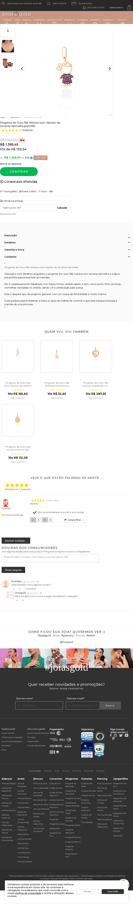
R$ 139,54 (19, 149)
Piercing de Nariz (104, 795)
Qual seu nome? (24, 698)
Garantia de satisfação (12, 741)
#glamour (67, 635)
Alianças (7, 20)
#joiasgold (44, 635)
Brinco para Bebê (40, 788)
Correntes (39, 20)
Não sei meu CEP (8, 213)
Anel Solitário (23, 843)
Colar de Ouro (55, 783)
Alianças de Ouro (9, 810)
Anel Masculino (24, 852)
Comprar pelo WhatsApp (20, 181)
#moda (80, 635)
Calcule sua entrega (13, 201)
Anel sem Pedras (25, 862)
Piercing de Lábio (104, 815)
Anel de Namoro (24, 798)
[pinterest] (113, 738)
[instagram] (115, 735)
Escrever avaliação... (16, 540)
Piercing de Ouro (104, 783)
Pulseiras (82, 20)
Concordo (113, 891)
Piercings (95, 20)
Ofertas (122, 20)
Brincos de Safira (40, 804)
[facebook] (111, 735)
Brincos (27, 20)
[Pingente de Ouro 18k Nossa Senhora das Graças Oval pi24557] (18, 420)
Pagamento (33, 741)
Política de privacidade (12, 737)
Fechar (87, 891)
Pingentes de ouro (57, 824)
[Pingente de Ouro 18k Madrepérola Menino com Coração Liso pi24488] (57, 356)
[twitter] (121, 735)
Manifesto (6, 745)
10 (2, 149)
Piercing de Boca (104, 819)
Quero (110, 705)
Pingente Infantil (72, 825)
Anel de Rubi (23, 803)
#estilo (90, 635)
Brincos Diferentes (41, 809)
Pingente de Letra (73, 798)
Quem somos (8, 733)
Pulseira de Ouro (88, 795)
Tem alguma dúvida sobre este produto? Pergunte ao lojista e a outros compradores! (46, 551)
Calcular (62, 207)
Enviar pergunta (13, 570)
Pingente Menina (73, 837)
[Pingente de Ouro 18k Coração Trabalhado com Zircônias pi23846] (95, 356)
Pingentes (69, 20)
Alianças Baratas (9, 783)
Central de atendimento (38, 733)
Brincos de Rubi (40, 800)
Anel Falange (23, 857)
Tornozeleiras (86, 822)
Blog (4, 749)
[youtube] (126, 735)
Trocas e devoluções (36, 745)
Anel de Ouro (23, 848)
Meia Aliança (23, 834)
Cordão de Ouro (55, 788)
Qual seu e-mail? (75, 698)
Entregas (31, 737)
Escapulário (118, 836)
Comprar (19, 171)
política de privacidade (28, 893)
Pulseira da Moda (88, 791)
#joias (56, 635)
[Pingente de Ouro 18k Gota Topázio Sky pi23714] (18, 356)
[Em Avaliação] (87, 750)
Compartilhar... (75, 520)
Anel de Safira (24, 807)
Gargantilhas (54, 20)
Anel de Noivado (25, 839)
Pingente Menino (73, 842)
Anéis (17, 20)
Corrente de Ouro (56, 800)
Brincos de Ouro (40, 783)
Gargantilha (54, 828)
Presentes (108, 20)
